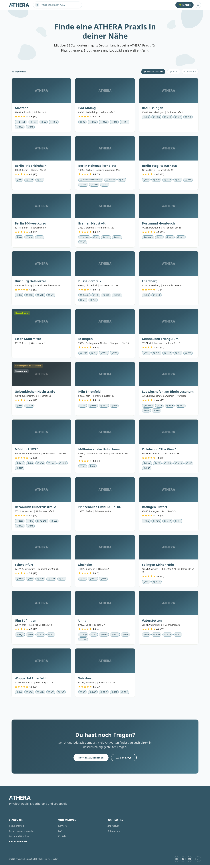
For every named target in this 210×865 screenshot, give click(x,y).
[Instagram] (176, 859)
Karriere (62, 825)
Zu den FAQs (123, 757)
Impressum (113, 825)
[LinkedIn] (189, 859)
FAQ (60, 831)
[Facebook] (183, 859)
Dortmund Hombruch (20, 836)
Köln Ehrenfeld (16, 825)
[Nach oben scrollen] (198, 859)
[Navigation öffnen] (198, 5)
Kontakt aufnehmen (91, 757)
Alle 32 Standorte (18, 841)
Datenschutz (113, 831)
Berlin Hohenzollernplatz (22, 831)
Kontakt (186, 4)
